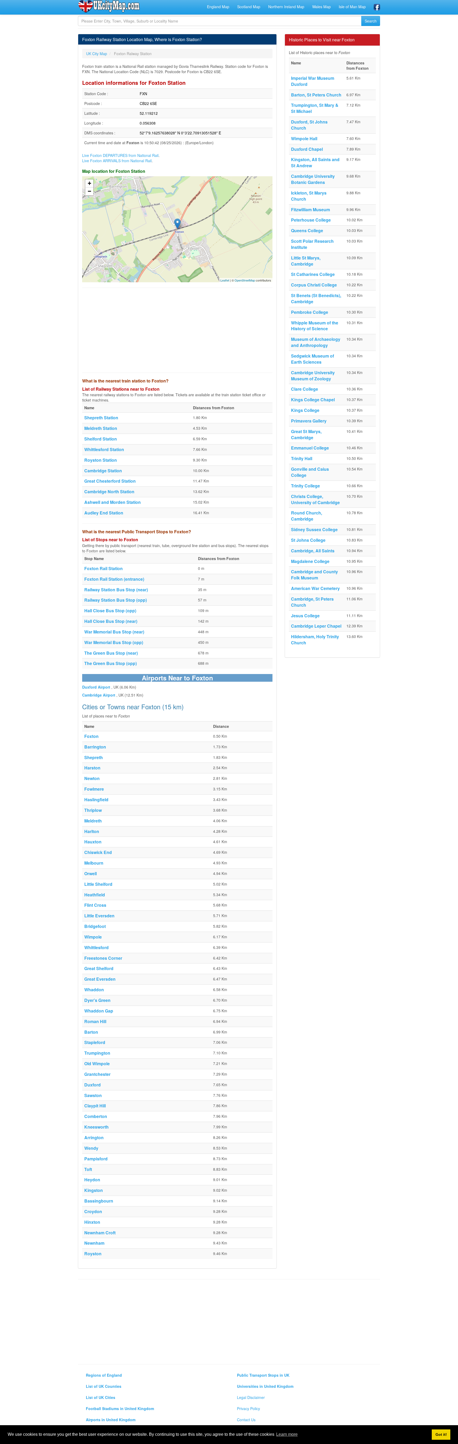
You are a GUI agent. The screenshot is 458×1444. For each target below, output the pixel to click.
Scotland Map (248, 6)
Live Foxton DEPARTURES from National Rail (120, 155)
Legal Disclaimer (251, 1397)
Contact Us (246, 1419)
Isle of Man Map (352, 6)
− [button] (89, 191)
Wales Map (321, 6)
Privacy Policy (248, 1408)
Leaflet (225, 280)
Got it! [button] (441, 1434)
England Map (218, 6)
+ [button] (89, 183)
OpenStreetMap (245, 280)
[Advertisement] (177, 330)
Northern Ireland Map (286, 6)
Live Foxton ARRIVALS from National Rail (117, 160)
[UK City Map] (109, 6)
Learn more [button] (287, 1434)
